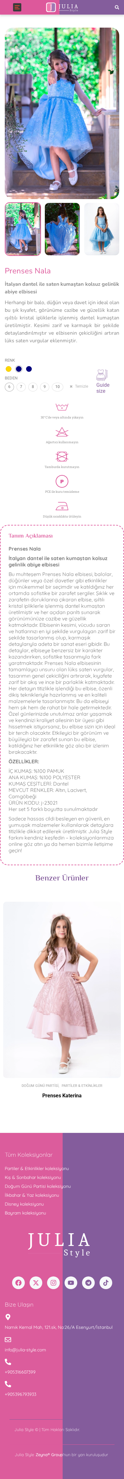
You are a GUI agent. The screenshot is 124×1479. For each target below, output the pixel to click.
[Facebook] (18, 1282)
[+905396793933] (8, 1384)
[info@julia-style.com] (8, 1340)
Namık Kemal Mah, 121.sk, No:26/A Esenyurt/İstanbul (59, 1327)
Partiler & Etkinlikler (82, 1086)
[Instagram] (53, 1282)
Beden (11, 378)
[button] (117, 7)
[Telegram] (88, 1282)
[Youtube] (71, 1282)
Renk (10, 360)
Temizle (81, 386)
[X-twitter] (36, 1282)
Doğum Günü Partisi (40, 1086)
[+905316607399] (8, 1362)
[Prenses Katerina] (62, 990)
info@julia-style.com (25, 1350)
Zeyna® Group (49, 1454)
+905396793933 (20, 1394)
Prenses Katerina (62, 1096)
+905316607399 (20, 1372)
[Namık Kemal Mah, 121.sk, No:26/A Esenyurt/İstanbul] (8, 1317)
